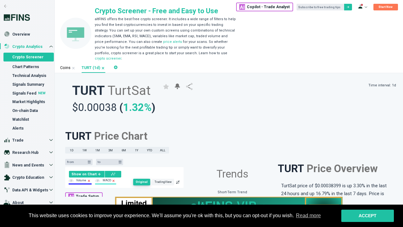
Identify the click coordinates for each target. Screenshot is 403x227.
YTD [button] (149, 150)
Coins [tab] (65, 68)
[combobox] (76, 162)
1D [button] (72, 150)
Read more (308, 215)
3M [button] (110, 150)
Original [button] (142, 181)
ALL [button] (162, 150)
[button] (103, 68)
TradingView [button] (163, 181)
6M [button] (124, 150)
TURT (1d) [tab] (91, 68)
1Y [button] (136, 150)
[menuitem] (87, 174)
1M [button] (97, 150)
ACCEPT (368, 215)
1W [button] (84, 150)
